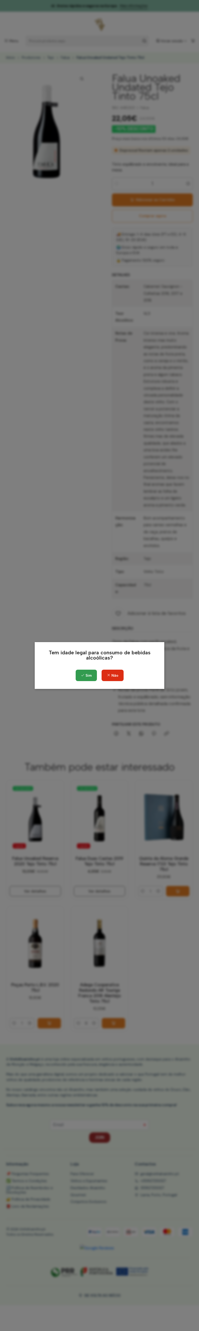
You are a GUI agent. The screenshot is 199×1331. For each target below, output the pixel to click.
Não (114, 675)
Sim (88, 675)
